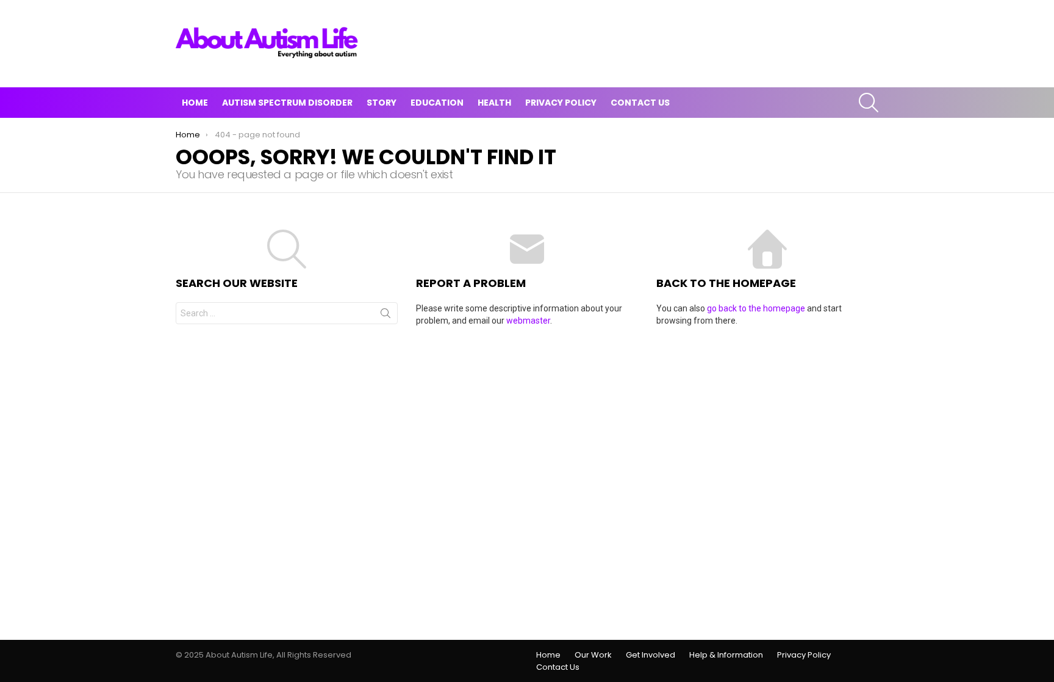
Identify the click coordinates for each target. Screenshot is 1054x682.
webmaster (528, 320)
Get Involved (650, 655)
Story (381, 102)
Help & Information (726, 655)
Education (437, 102)
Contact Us (640, 102)
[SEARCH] (868, 102)
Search (385, 315)
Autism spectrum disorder (287, 102)
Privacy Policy (561, 102)
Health (494, 102)
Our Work (593, 655)
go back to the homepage (756, 308)
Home (195, 102)
